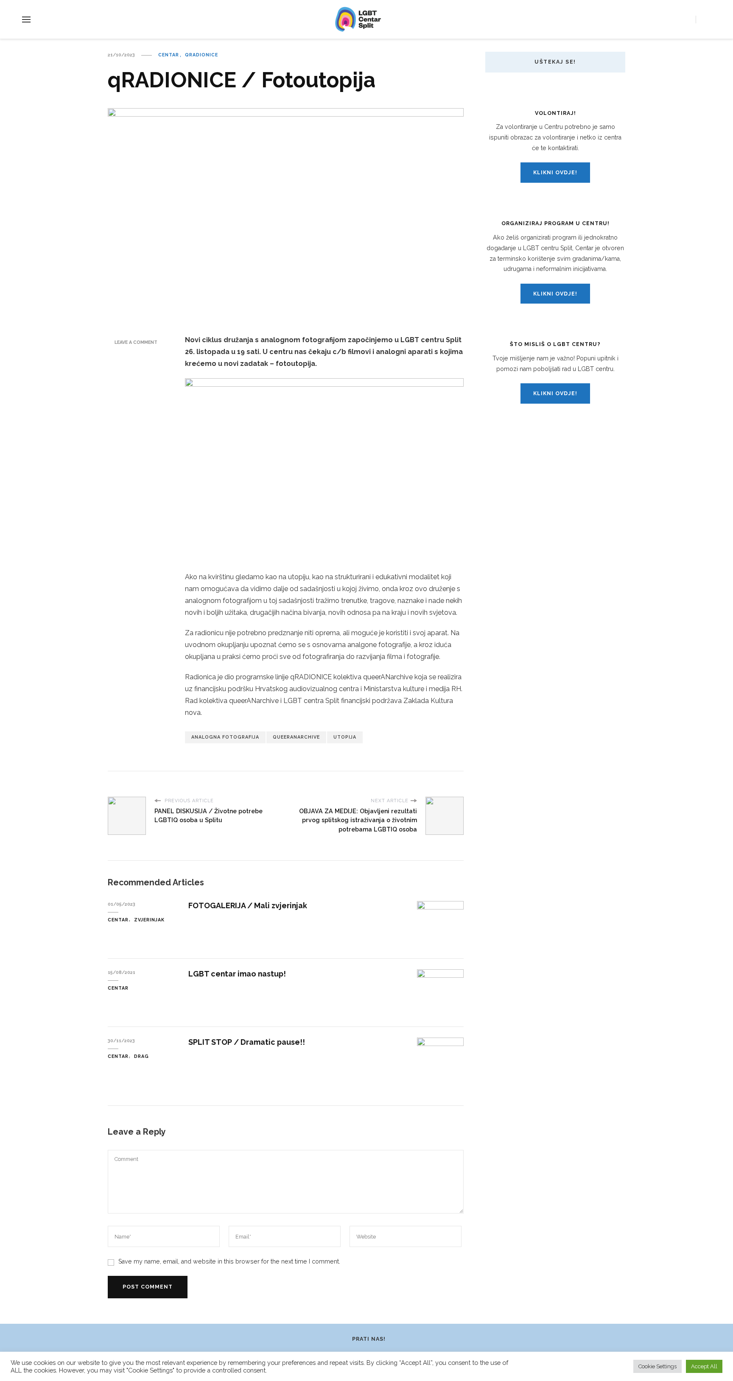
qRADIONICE (201, 54)
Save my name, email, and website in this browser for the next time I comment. (229, 1261)
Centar (168, 54)
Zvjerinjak (149, 919)
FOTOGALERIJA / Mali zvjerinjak (247, 905)
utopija (344, 736)
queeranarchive (296, 736)
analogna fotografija (225, 736)
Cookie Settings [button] (657, 1366)
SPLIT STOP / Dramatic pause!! (246, 1042)
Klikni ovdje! (555, 172)
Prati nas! (369, 1339)
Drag (141, 1056)
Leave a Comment (136, 342)
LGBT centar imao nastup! (237, 973)
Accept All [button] (704, 1366)
